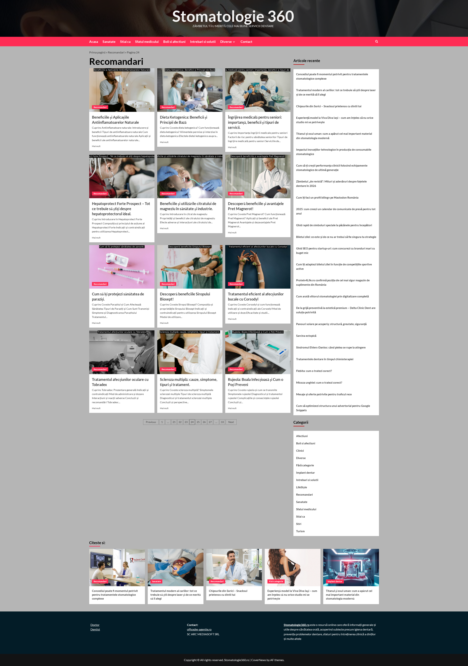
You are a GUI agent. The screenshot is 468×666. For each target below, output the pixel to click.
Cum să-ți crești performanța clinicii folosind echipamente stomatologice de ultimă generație (331, 167)
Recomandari (116, 52)
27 (210, 422)
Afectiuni (302, 436)
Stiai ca (125, 42)
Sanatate (109, 42)
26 (204, 422)
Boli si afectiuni (174, 42)
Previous (151, 422)
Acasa (93, 42)
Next (231, 422)
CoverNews (258, 660)
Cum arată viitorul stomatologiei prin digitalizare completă (332, 296)
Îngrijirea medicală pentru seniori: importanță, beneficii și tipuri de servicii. (255, 122)
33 (222, 422)
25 (198, 422)
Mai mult (96, 146)
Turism (300, 531)
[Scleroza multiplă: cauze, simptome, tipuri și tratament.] (189, 352)
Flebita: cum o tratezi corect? (314, 370)
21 (174, 422)
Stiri (298, 523)
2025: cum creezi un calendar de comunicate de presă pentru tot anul (335, 211)
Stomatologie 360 (233, 16)
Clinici (300, 450)
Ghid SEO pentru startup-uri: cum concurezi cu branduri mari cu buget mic (335, 250)
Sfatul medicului (147, 42)
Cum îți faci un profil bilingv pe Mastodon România (327, 197)
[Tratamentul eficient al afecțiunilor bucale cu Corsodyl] (257, 267)
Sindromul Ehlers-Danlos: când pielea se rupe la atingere (331, 347)
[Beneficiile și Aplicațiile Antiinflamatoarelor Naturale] (121, 90)
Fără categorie (305, 465)
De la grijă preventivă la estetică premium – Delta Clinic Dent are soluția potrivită (335, 310)
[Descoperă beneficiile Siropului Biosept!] (189, 267)
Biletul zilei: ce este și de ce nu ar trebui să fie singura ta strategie (336, 236)
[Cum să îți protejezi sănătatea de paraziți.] (121, 267)
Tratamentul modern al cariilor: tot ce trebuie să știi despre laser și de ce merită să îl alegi (336, 92)
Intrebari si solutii (203, 42)
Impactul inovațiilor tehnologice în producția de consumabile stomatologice (333, 152)
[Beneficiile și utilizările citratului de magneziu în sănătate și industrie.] (189, 176)
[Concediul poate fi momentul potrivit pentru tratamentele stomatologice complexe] (117, 567)
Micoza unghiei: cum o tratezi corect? (319, 382)
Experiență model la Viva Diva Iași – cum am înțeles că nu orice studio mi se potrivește (334, 120)
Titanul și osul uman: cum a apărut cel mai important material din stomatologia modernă (334, 136)
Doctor (94, 624)
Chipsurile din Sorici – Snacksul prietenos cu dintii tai (328, 106)
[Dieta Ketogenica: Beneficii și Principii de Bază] (189, 90)
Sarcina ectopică (306, 335)
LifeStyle (301, 487)
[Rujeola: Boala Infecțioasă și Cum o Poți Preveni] (257, 352)
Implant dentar (305, 472)
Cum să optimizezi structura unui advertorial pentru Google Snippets (333, 408)
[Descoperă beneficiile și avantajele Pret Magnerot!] (257, 176)
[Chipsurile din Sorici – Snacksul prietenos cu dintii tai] (234, 567)
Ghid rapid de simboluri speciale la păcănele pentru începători (334, 225)
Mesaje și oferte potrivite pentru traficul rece (324, 394)
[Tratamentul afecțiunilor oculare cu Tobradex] (121, 352)
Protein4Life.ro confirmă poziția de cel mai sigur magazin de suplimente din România (333, 282)
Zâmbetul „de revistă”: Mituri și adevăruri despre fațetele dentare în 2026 (331, 183)
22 (180, 422)
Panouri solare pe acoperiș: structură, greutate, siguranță (331, 324)
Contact (246, 42)
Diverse (226, 42)
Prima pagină (97, 52)
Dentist (95, 629)
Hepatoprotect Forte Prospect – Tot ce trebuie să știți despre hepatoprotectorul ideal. (121, 208)
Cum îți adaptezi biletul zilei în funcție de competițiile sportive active (334, 266)
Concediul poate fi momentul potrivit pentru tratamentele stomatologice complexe (332, 76)
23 (186, 422)
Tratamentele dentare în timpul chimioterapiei (324, 359)
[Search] (376, 41)
